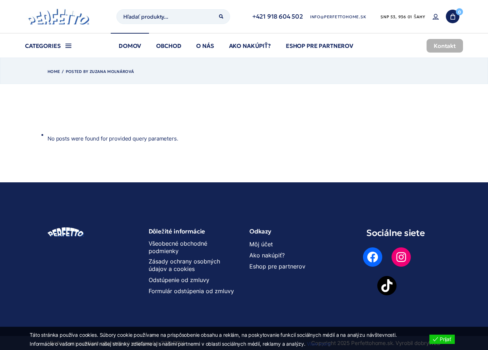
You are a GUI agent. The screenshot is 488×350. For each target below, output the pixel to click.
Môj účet (261, 244)
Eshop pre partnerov (277, 266)
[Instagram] (401, 257)
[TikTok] (387, 285)
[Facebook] (372, 257)
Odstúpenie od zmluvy (179, 280)
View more (319, 344)
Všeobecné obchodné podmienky (178, 247)
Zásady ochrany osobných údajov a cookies (184, 265)
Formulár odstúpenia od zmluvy (191, 291)
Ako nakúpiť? (267, 255)
